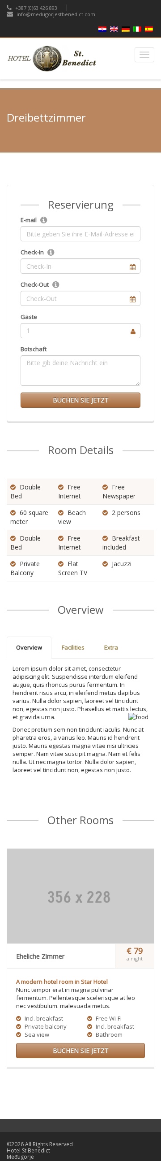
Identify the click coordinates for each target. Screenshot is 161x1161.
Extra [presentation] (111, 647)
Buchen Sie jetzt (81, 400)
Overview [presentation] (29, 647)
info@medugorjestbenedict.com (56, 14)
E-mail (29, 220)
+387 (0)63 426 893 (35, 7)
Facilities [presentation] (73, 647)
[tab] (29, 648)
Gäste (29, 317)
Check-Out (35, 284)
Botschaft (34, 349)
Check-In (32, 252)
